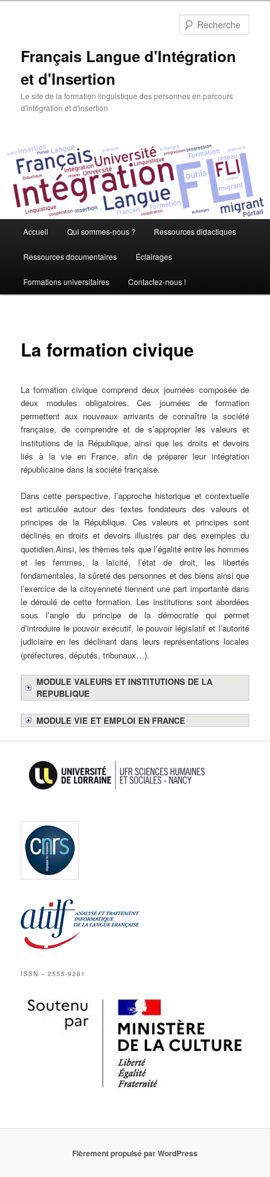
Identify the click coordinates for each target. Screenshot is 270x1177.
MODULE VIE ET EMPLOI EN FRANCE (110, 720)
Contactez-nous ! (157, 281)
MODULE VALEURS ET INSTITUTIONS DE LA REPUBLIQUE (124, 687)
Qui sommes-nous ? (101, 231)
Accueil (35, 231)
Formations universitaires (66, 281)
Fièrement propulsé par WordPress (135, 1153)
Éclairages (154, 256)
